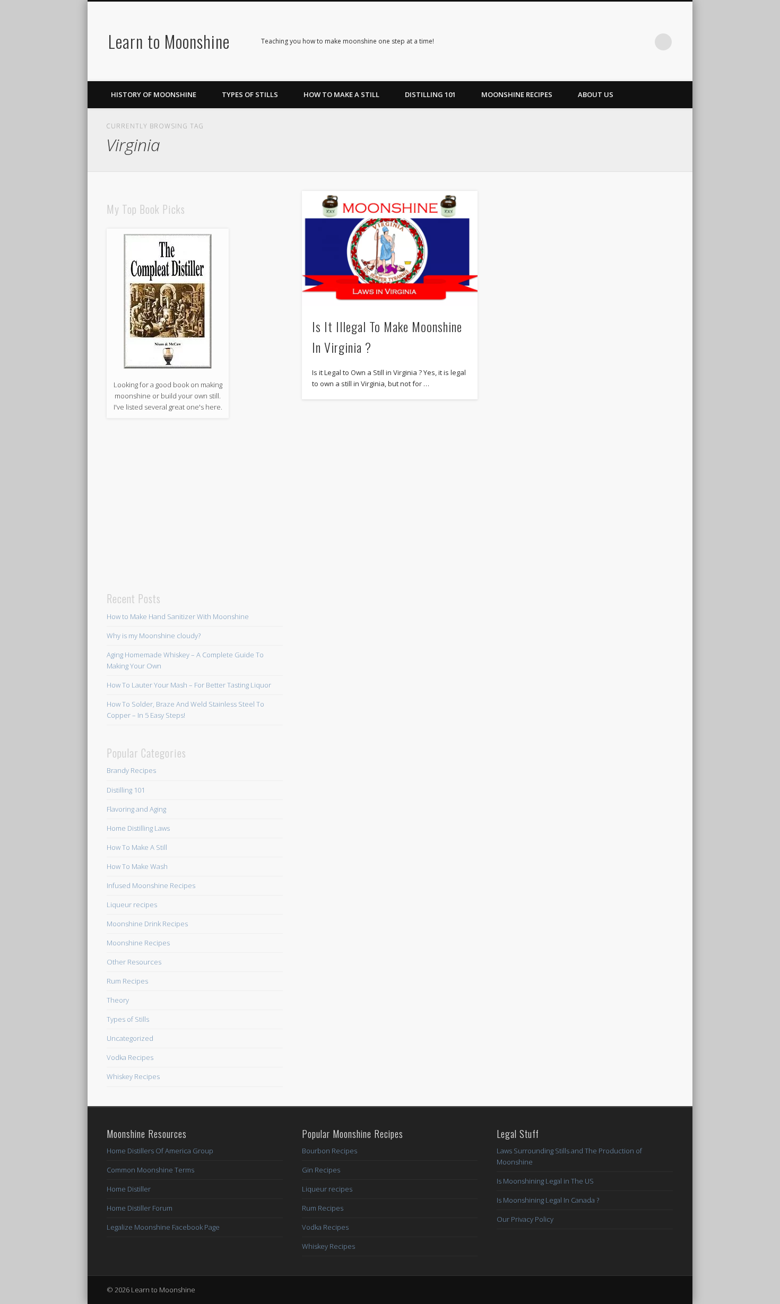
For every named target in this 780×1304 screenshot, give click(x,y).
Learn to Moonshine (169, 41)
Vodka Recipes (130, 1057)
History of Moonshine (153, 94)
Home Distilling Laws (138, 828)
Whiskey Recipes (133, 1076)
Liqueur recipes (132, 904)
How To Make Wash (137, 866)
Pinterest (619, 41)
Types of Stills (250, 94)
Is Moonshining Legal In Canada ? (548, 1200)
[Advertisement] (195, 505)
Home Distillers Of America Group (160, 1150)
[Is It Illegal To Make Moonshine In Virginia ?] (390, 248)
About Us (595, 94)
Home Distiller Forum (139, 1208)
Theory (118, 1000)
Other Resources (134, 962)
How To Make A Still (341, 94)
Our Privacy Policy (525, 1219)
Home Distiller (129, 1189)
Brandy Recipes (131, 770)
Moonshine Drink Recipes (147, 923)
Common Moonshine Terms (150, 1170)
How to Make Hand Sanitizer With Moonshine (178, 616)
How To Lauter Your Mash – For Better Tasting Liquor (189, 685)
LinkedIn (641, 41)
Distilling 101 (430, 94)
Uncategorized (130, 1038)
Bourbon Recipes (329, 1150)
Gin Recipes (321, 1170)
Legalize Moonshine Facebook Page (163, 1227)
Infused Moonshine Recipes (151, 885)
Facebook (598, 41)
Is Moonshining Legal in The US (545, 1181)
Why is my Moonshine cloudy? (154, 635)
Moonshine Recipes (516, 94)
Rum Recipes (127, 981)
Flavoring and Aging (136, 809)
